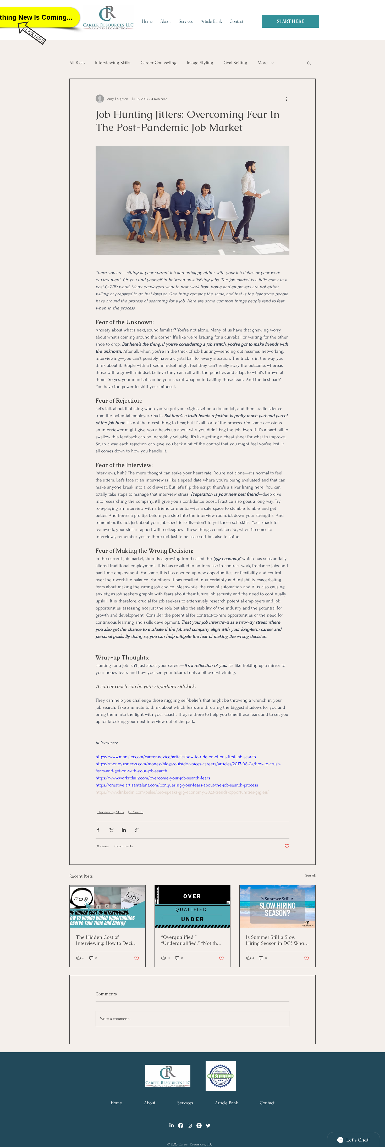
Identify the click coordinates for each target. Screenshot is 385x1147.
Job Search (135, 812)
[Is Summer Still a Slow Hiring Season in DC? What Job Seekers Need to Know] (277, 906)
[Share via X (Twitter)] (110, 829)
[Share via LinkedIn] (123, 829)
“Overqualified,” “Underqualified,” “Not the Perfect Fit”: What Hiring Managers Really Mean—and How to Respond (190, 940)
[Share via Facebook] (98, 829)
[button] (308, 63)
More (263, 62)
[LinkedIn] (171, 1125)
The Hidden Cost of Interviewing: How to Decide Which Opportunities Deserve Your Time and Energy (107, 940)
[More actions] (286, 99)
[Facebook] (180, 1125)
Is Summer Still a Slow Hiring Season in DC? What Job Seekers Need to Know (276, 940)
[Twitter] (208, 1125)
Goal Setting (235, 62)
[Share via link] (136, 829)
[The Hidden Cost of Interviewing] (107, 906)
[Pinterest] (199, 1125)
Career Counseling (159, 62)
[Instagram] (189, 1125)
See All (310, 875)
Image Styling (200, 62)
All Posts (77, 62)
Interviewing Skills (112, 62)
